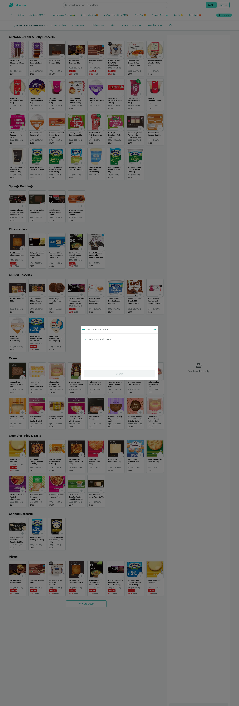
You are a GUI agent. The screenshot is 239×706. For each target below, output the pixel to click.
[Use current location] (155, 329)
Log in (85, 339)
